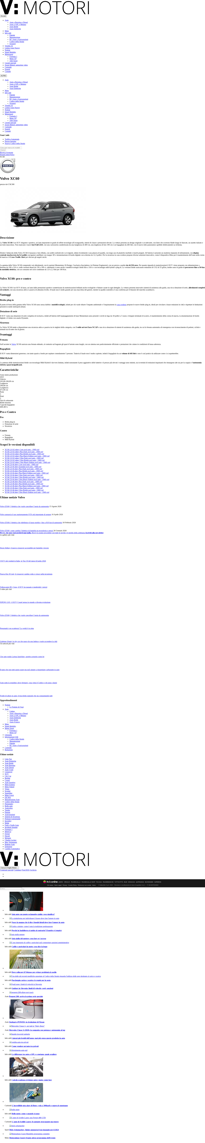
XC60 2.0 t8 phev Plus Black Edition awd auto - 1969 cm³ (27, 486)
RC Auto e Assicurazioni (18, 39)
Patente (12, 35)
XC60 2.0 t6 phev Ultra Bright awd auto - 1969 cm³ (24, 477)
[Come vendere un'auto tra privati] (105, 1042)
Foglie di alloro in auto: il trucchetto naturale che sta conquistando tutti (26, 696)
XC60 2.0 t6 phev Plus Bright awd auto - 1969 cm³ (24, 471)
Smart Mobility (10, 52)
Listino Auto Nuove (12, 48)
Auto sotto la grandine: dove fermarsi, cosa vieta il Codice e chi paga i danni (28, 683)
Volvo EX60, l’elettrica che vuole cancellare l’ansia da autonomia (24, 506)
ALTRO (3, 76)
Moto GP (12, 59)
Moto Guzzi (9, 795)
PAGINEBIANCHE (108, 882)
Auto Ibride (13, 27)
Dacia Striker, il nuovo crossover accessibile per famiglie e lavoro (24, 548)
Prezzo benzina (10, 141)
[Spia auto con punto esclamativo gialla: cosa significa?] (105, 901)
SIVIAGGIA (131, 882)
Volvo (12, 155)
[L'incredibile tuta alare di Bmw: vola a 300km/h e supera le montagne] (105, 1093)
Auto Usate (9, 770)
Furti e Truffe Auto (12, 825)
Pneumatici (9, 804)
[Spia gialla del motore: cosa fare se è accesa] (105, 934)
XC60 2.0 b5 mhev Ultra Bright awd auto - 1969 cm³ (25, 460)
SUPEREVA (157, 882)
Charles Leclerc (10, 840)
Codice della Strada (16, 42)
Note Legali (58, 885)
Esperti (7, 69)
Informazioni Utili (11, 737)
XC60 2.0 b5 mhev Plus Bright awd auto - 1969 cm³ (24, 454)
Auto (7, 20)
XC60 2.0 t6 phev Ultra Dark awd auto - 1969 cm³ (24, 475)
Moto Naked (9, 787)
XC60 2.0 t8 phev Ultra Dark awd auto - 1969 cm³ (24, 488)
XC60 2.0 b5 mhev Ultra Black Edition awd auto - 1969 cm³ (27, 462)
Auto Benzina (10, 765)
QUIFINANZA (140, 882)
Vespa (7, 789)
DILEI (125, 882)
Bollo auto (9, 806)
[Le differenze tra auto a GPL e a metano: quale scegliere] (105, 1050)
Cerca (3, 150)
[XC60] (45, 233)
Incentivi (8, 821)
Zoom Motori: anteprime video (16, 65)
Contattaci (17, 870)
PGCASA (99, 882)
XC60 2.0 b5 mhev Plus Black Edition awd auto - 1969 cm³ (27, 456)
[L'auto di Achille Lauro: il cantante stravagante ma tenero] (105, 1118)
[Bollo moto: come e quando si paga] (105, 1110)
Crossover (8, 772)
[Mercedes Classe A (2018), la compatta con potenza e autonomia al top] (105, 1026)
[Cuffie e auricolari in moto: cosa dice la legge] (105, 943)
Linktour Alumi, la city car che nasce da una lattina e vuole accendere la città (28, 641)
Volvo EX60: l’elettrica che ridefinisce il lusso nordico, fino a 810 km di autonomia (31, 523)
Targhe (7, 810)
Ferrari (7, 834)
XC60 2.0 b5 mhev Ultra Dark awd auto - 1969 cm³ (24, 458)
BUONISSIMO (149, 882)
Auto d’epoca (14, 722)
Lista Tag (8, 759)
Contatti (8, 71)
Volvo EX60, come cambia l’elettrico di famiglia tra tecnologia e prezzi (26, 531)
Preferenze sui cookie (84, 885)
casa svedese (121, 305)
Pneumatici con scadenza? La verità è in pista (17, 628)
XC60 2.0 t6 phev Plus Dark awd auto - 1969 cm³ (23, 469)
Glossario (8, 735)
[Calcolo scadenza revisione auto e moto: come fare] (105, 1067)
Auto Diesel (9, 768)
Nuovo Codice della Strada (15, 143)
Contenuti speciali (6, 870)
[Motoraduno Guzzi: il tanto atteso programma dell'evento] (105, 1134)
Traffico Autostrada (12, 139)
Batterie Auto (10, 844)
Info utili (8, 33)
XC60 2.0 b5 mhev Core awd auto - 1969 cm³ (22, 450)
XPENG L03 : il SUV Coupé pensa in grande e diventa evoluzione (25, 602)
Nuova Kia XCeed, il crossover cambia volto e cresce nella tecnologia (26, 574)
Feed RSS (26, 870)
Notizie (7, 50)
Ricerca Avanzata (6, 153)
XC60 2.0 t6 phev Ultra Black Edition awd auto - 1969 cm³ (27, 479)
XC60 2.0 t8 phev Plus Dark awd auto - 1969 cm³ (23, 482)
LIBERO (60, 882)
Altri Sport (13, 61)
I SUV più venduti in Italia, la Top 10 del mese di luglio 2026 (23, 561)
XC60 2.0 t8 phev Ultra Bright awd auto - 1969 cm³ (24, 490)
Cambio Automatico (12, 849)
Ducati (7, 836)
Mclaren (8, 838)
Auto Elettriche (15, 29)
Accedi (3, 16)
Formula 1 (13, 57)
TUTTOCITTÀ (118, 882)
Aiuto (94, 885)
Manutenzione (14, 37)
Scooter (7, 791)
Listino (7, 155)
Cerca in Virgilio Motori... (9, 868)
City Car (8, 776)
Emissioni (8, 847)
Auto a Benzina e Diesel (18, 22)
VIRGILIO (67, 882)
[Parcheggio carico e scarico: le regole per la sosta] (105, 976)
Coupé (7, 780)
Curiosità (8, 67)
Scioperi (12, 44)
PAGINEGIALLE (76, 882)
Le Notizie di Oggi (16, 707)
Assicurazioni (10, 815)
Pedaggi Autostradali (12, 819)
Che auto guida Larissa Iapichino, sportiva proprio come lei (22, 657)
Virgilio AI (9, 46)
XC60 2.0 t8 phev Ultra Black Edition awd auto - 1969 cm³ (27, 492)
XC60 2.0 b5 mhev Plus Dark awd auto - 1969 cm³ (24, 452)
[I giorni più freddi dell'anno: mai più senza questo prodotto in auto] (105, 1034)
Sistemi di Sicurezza (12, 817)
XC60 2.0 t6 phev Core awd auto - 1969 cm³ (21, 465)
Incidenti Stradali (11, 827)
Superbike (8, 793)
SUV (7, 774)
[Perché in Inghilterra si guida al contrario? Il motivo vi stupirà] (105, 926)
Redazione (9, 750)
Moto (7, 31)
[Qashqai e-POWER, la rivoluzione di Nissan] (105, 1009)
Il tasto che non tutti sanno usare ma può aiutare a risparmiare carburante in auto (29, 670)
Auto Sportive (10, 782)
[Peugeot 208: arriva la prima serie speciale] (105, 992)
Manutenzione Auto (12, 800)
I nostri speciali (10, 63)
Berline (7, 778)
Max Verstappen (11, 842)
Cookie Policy (72, 885)
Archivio (33, 870)
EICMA (8, 797)
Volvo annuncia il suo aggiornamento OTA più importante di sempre (25, 514)
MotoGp (8, 832)
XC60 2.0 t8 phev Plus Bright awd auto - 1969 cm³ (24, 484)
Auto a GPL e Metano (17, 24)
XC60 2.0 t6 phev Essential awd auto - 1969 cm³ (23, 467)
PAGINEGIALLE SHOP (88, 882)
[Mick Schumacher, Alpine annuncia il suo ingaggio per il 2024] (105, 1126)
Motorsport (9, 54)
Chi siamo (50, 885)
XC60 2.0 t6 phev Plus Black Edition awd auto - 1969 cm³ (27, 473)
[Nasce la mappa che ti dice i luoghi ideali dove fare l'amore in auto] (105, 918)
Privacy (65, 885)
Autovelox (9, 808)
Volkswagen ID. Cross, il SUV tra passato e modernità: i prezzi (23, 587)
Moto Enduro (10, 785)
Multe (7, 823)
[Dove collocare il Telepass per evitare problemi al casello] (105, 959)
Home (2, 155)
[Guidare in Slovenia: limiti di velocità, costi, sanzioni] (105, 984)
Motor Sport (9, 728)
